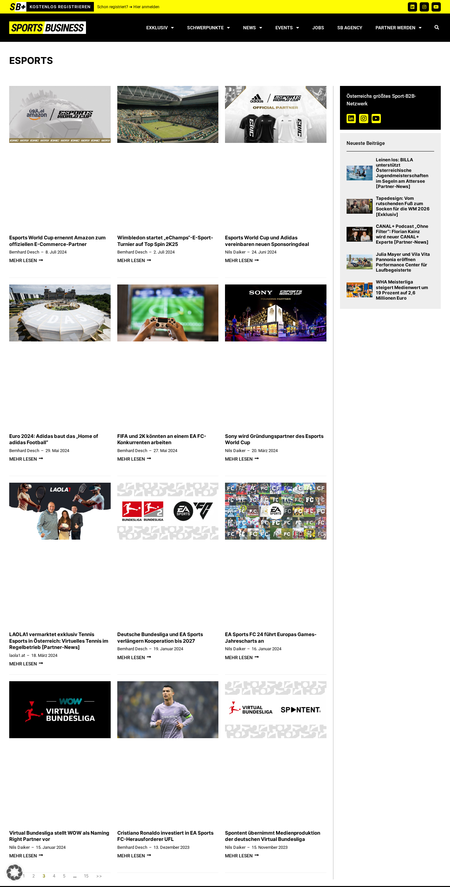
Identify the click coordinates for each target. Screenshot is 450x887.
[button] (437, 28)
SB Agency (349, 27)
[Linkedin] (412, 7)
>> (99, 875)
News (249, 27)
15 (86, 875)
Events (284, 27)
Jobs (318, 27)
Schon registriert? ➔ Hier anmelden (128, 7)
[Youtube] (436, 7)
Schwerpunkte (205, 27)
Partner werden (395, 27)
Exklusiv (157, 27)
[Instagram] (424, 7)
